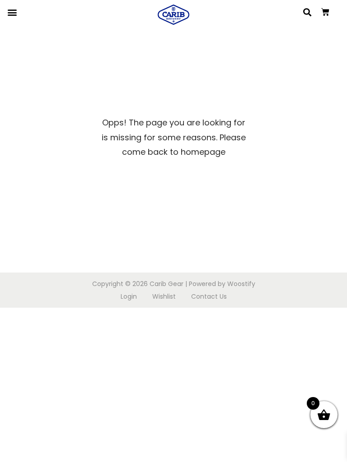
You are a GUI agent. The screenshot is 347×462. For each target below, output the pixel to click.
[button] (12, 12)
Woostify (241, 283)
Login (129, 296)
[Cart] (325, 12)
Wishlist (164, 296)
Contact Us (209, 296)
